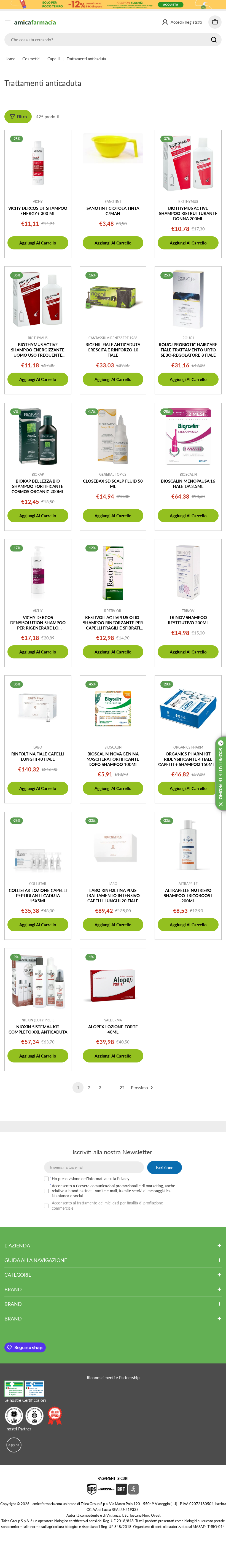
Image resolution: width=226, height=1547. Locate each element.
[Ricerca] (214, 39)
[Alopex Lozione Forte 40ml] (113, 981)
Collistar (37, 884)
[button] (220, 773)
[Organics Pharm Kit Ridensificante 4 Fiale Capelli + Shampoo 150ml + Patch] (188, 708)
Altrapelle (188, 884)
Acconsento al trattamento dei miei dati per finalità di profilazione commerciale (107, 1205)
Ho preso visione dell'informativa (90, 1178)
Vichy (38, 202)
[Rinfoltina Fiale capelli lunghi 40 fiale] (37, 708)
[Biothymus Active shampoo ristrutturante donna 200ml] (188, 163)
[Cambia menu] (7, 22)
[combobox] (113, 39)
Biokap (38, 474)
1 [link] (78, 1087)
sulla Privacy (119, 1178)
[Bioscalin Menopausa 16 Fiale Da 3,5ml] (188, 436)
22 (122, 1087)
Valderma (113, 1020)
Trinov (188, 611)
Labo (37, 747)
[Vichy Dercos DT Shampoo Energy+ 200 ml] (37, 163)
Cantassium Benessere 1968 (112, 338)
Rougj (188, 338)
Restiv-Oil (113, 611)
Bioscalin (188, 474)
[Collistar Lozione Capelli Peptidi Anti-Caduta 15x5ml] (37, 845)
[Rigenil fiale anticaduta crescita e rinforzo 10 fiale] (113, 299)
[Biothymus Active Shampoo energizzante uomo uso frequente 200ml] (37, 299)
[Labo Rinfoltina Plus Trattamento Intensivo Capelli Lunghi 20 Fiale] (113, 845)
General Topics (113, 474)
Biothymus (188, 202)
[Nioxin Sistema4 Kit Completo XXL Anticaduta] (37, 981)
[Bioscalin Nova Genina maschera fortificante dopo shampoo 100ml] (113, 708)
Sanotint (113, 202)
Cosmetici (31, 58)
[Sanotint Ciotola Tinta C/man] (113, 163)
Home (9, 58)
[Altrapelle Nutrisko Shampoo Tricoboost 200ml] (188, 845)
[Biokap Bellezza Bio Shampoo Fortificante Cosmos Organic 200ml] (37, 436)
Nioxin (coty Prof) (37, 1020)
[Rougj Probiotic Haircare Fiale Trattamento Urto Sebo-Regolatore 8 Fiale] (188, 299)
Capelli (53, 58)
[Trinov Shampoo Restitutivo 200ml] (188, 572)
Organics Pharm (188, 747)
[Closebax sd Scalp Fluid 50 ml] (113, 436)
